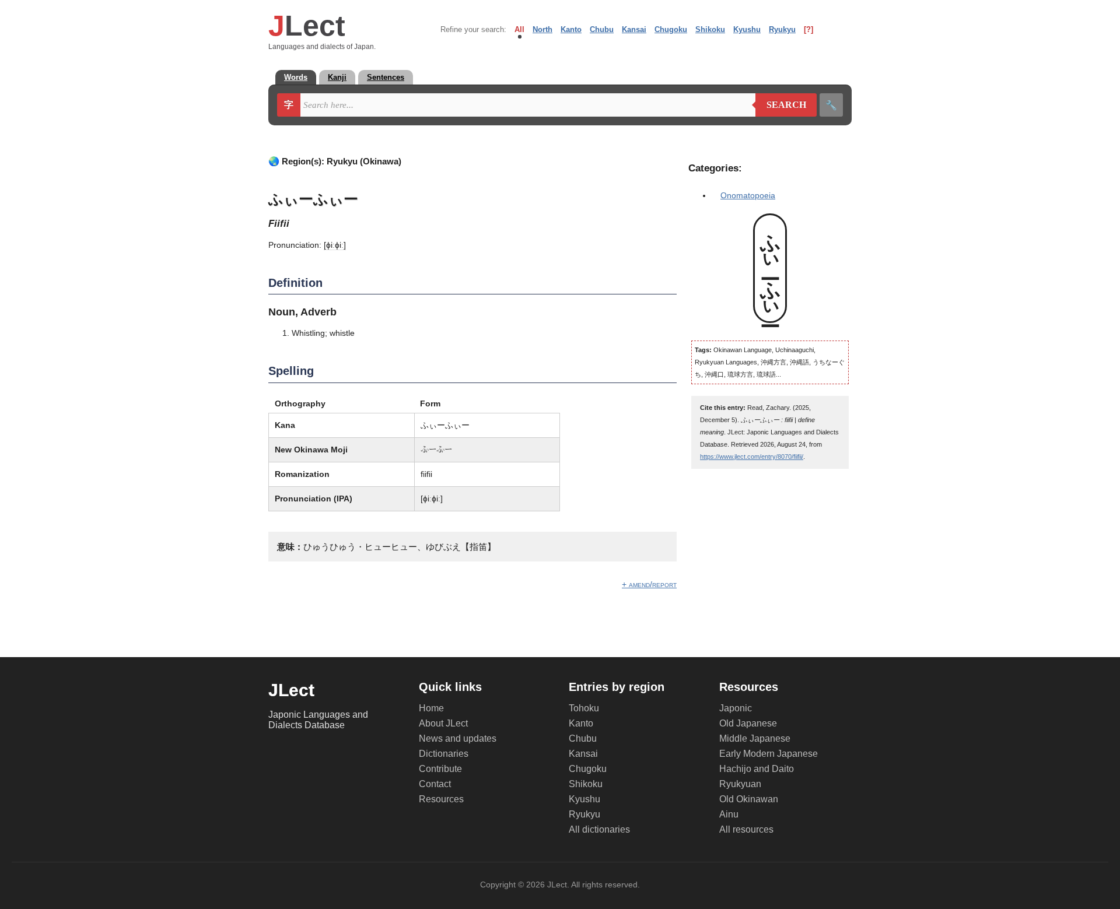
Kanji (337, 77)
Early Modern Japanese (768, 754)
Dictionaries (443, 754)
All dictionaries (599, 829)
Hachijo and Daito (756, 769)
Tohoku (584, 708)
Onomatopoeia (747, 195)
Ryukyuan (740, 784)
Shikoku (710, 29)
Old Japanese (748, 723)
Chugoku (670, 29)
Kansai (634, 29)
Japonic (735, 708)
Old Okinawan (748, 799)
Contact (435, 784)
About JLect (443, 723)
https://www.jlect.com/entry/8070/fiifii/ (751, 456)
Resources (441, 799)
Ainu (728, 814)
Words (295, 77)
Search (780, 105)
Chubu (602, 29)
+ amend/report (649, 584)
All (519, 29)
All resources (746, 829)
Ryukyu (782, 29)
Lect (306, 25)
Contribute (440, 769)
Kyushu (747, 29)
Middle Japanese (754, 738)
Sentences (385, 77)
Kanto (571, 29)
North (542, 29)
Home (431, 708)
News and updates (457, 738)
